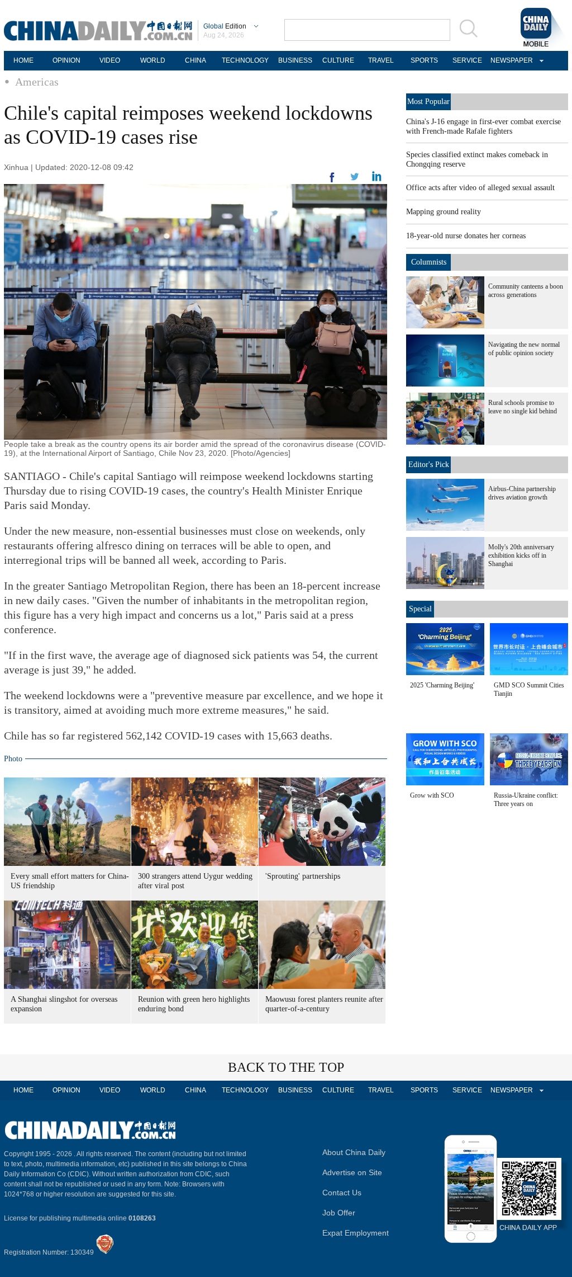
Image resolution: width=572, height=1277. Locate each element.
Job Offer (338, 1212)
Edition (224, 26)
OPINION (66, 60)
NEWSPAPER (510, 60)
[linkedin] (355, 180)
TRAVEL (381, 60)
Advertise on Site (352, 1172)
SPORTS (424, 60)
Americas (37, 82)
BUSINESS (295, 60)
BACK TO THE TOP (286, 1067)
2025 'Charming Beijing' (442, 685)
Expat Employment (355, 1232)
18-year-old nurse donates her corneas (466, 236)
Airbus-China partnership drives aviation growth (522, 493)
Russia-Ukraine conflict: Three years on (526, 799)
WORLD (152, 60)
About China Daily (353, 1152)
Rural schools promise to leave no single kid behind (522, 407)
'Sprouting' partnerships (302, 876)
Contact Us (341, 1192)
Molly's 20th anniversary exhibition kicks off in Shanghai (521, 555)
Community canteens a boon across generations (525, 290)
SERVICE (467, 60)
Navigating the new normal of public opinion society (524, 349)
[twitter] (377, 179)
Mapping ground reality (443, 212)
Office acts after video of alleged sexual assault (480, 187)
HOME (23, 60)
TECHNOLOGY (245, 60)
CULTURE (338, 60)
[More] (332, 182)
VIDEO (109, 60)
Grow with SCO (432, 795)
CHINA (195, 60)
